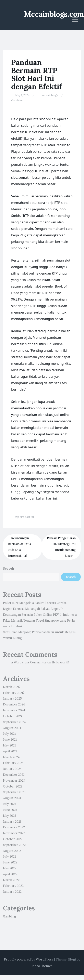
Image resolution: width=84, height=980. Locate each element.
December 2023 (14, 775)
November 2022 (14, 833)
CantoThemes (41, 966)
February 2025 (13, 693)
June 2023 (10, 810)
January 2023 (12, 821)
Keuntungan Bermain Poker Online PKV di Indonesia (40, 615)
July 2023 (9, 804)
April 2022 (10, 874)
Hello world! (60, 662)
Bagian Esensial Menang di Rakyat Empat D (33, 609)
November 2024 (14, 710)
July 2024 (9, 734)
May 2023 (9, 816)
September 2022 (14, 845)
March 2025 (11, 687)
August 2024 (12, 728)
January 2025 (12, 698)
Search (8, 568)
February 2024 (13, 763)
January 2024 (12, 769)
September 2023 (14, 792)
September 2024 (14, 722)
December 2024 (14, 704)
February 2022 (13, 886)
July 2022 (9, 856)
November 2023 (14, 780)
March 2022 (11, 880)
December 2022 (14, 827)
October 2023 (12, 786)
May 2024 (9, 745)
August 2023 (12, 798)
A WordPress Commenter (29, 662)
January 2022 (12, 891)
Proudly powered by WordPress (28, 959)
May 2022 (9, 868)
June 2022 (10, 862)
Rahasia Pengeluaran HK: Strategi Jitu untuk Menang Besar (61, 546)
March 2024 (11, 757)
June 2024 (10, 739)
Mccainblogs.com (54, 14)
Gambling (17, 100)
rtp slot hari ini (24, 517)
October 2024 (12, 716)
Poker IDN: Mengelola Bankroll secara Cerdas (35, 603)
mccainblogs (50, 95)
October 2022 (12, 839)
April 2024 (10, 751)
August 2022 (12, 851)
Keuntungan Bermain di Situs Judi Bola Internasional (19, 546)
